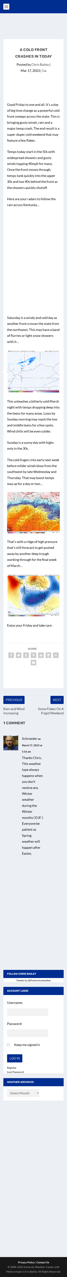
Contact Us (42, 1262)
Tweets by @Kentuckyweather (33, 980)
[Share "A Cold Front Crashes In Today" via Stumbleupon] (56, 655)
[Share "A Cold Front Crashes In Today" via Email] (33, 662)
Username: (15, 1003)
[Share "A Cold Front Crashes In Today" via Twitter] (18, 655)
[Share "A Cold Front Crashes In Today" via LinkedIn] (41, 655)
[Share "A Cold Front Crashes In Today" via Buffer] (48, 655)
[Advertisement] (35, 25)
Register (12, 1067)
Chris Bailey (40, 64)
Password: (14, 1024)
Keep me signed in (27, 1045)
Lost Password (15, 1071)
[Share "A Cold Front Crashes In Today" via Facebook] (11, 655)
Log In (14, 1058)
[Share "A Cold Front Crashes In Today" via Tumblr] (26, 655)
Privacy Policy (26, 1262)
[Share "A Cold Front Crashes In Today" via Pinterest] (33, 655)
